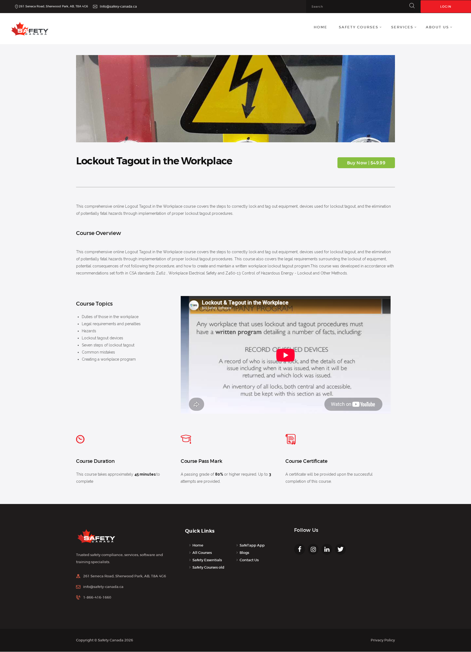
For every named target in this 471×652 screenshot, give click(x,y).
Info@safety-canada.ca (118, 6)
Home (197, 545)
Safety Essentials (207, 560)
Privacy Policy (383, 640)
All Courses (202, 552)
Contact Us (249, 560)
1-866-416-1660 (97, 597)
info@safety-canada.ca (103, 586)
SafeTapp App (252, 545)
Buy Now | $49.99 (366, 162)
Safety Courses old (208, 567)
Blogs (244, 552)
